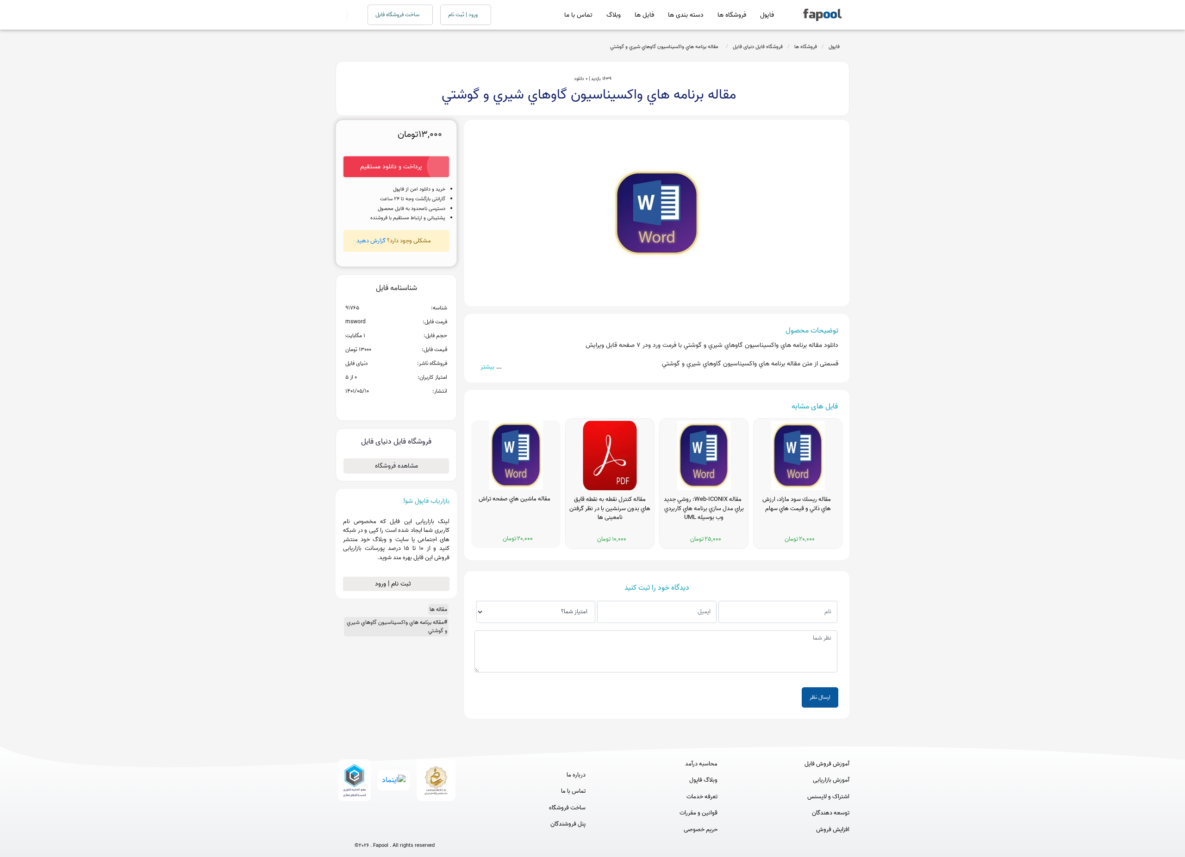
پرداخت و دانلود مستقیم (391, 166)
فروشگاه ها (731, 15)
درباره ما (576, 775)
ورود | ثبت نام (463, 14)
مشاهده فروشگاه (396, 466)
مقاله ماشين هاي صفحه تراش (516, 499)
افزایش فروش (832, 829)
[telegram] (377, 830)
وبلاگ (613, 15)
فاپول (767, 15)
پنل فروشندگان (568, 824)
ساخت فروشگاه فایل (398, 14)
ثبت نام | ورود (394, 584)
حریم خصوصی (700, 829)
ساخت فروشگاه (567, 808)
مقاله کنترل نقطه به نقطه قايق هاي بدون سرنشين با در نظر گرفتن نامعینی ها (609, 508)
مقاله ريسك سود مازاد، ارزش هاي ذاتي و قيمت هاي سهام (798, 504)
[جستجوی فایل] (351, 14)
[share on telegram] (384, 406)
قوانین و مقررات (698, 813)
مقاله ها (438, 609)
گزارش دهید (371, 241)
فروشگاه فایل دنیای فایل (758, 47)
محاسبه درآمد (701, 764)
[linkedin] (429, 830)
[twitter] (412, 830)
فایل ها (644, 15)
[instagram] (394, 830)
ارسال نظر (820, 697)
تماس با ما (578, 15)
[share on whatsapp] (396, 406)
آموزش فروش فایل (827, 764)
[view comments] (407, 406)
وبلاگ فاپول (703, 780)
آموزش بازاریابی (831, 780)
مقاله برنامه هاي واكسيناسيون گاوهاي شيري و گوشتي (665, 47)
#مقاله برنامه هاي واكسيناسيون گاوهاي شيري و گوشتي (397, 626)
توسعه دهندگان (830, 813)
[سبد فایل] (339, 15)
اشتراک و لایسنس (828, 797)
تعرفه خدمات (701, 797)
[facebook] (360, 830)
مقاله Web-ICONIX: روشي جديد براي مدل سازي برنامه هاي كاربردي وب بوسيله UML (704, 508)
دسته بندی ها (686, 15)
